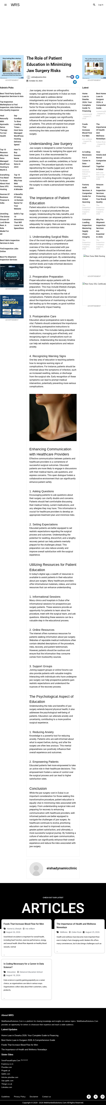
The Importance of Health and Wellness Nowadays (24, 1049)
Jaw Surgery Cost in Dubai (52, 104)
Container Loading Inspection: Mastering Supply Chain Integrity (87, 228)
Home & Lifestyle (14, 929)
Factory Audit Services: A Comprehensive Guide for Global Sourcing (89, 193)
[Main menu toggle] (5, 4)
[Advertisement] (53, 30)
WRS (15, 5)
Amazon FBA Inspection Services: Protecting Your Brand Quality (101, 193)
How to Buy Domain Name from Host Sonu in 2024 (18, 158)
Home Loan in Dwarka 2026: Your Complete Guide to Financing (87, 102)
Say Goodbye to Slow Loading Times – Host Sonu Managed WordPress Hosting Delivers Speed (18, 130)
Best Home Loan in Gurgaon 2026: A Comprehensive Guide (28, 1040)
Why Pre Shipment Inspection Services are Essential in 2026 (100, 228)
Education (11, 972)
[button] (94, 5)
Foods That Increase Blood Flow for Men (87, 130)
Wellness (63, 932)
